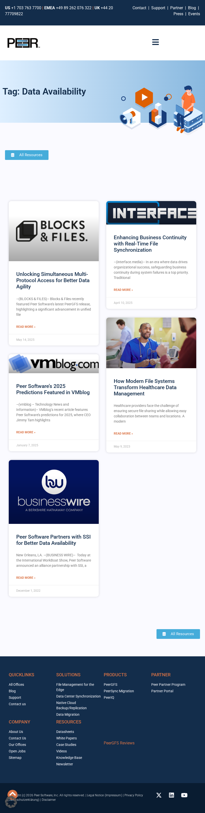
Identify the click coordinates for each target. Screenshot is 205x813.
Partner (177, 7)
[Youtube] (184, 795)
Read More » (26, 327)
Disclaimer (49, 800)
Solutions (68, 674)
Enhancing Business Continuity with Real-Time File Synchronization (150, 243)
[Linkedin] (171, 795)
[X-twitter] (158, 795)
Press (179, 13)
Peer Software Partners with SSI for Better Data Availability (53, 540)
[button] (11, 802)
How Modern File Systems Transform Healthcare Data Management (145, 387)
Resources (68, 721)
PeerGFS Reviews (119, 743)
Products (115, 674)
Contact (140, 7)
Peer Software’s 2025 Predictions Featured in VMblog (53, 389)
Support (159, 7)
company (19, 721)
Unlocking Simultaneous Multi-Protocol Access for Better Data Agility (53, 280)
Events (194, 13)
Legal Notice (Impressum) (104, 795)
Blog (192, 7)
